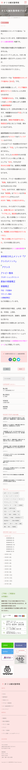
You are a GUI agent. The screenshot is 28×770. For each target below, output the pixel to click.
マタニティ (20, 499)
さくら (9, 493)
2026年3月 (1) (10, 546)
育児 (16, 523)
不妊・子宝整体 (6, 730)
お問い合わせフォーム (15, 334)
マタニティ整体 (6, 724)
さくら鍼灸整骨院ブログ (8, 706)
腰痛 (20, 523)
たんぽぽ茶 (15, 493)
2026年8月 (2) (10, 538)
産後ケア (6, 523)
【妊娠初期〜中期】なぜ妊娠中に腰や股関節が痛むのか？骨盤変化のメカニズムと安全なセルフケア (14, 447)
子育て (5, 514)
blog (4, 22)
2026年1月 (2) (10, 551)
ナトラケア (6, 499)
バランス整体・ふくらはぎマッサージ (11, 733)
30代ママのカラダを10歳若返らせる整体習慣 (13, 474)
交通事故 (20, 505)
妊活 (18, 511)
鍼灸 (9, 526)
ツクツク (16, 496)
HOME (9, 17)
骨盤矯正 (14, 526)
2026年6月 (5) (10, 540)
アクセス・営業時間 (7, 703)
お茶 (5, 493)
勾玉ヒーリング (7, 511)
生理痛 (11, 517)
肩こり (11, 523)
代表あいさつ (6, 700)
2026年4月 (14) (10, 544)
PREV (7, 369)
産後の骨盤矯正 (15, 520)
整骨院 (14, 514)
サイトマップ (5, 709)
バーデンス (13, 499)
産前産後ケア (7, 520)
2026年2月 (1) (10, 549)
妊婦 (14, 511)
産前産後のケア (19, 517)
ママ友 (15, 502)
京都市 (5, 508)
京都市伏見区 (12, 508)
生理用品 (6, 517)
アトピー (4, 727)
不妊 (15, 505)
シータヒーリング (8, 496)
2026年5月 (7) (10, 542)
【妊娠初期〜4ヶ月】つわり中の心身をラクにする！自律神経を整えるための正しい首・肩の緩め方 (14, 432)
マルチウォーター (8, 505)
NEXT (20, 369)
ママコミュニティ (8, 502)
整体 (10, 514)
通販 (5, 526)
